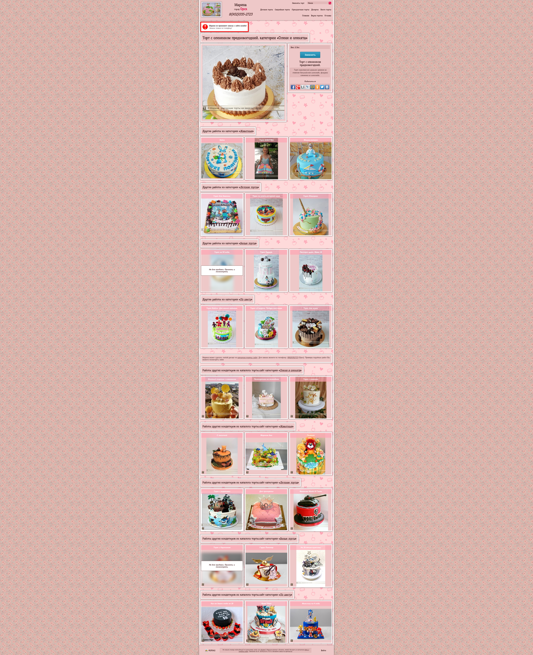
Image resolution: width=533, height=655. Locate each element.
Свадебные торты (282, 9)
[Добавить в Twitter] (322, 87)
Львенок (311, 435)
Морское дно (266, 435)
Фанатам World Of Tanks (311, 491)
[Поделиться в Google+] (298, 87)
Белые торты (247, 243)
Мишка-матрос (311, 140)
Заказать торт (298, 3)
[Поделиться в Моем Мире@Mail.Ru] (312, 87)
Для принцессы (266, 491)
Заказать (310, 54)
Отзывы (328, 15)
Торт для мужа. (310, 308)
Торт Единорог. (310, 196)
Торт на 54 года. (222, 252)
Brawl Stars (266, 604)
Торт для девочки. (222, 196)
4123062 (211, 650)
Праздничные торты (300, 9)
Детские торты (266, 9)
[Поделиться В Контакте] (327, 87)
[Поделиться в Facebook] (293, 87)
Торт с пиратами (222, 491)
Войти (323, 650)
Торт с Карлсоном (222, 547)
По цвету (245, 299)
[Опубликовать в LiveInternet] (303, 87)
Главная (305, 15)
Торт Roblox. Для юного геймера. (222, 308)
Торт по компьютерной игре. (266, 196)
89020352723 (292, 358)
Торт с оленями (310, 379)
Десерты (315, 9)
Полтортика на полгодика (266, 379)
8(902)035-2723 (240, 14)
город (240, 9)
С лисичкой (222, 435)
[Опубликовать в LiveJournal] (307, 87)
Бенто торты (325, 9)
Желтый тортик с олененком (222, 379)
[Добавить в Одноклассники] (317, 87)
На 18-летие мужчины (311, 547)
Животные (246, 131)
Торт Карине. (266, 252)
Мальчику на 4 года (311, 604)
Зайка (222, 140)
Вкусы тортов (317, 15)
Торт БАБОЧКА (266, 140)
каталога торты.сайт (247, 358)
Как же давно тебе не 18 (222, 604)
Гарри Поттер (266, 547)
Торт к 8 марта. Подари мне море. (266, 308)
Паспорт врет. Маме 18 (311, 252)
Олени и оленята (290, 370)
